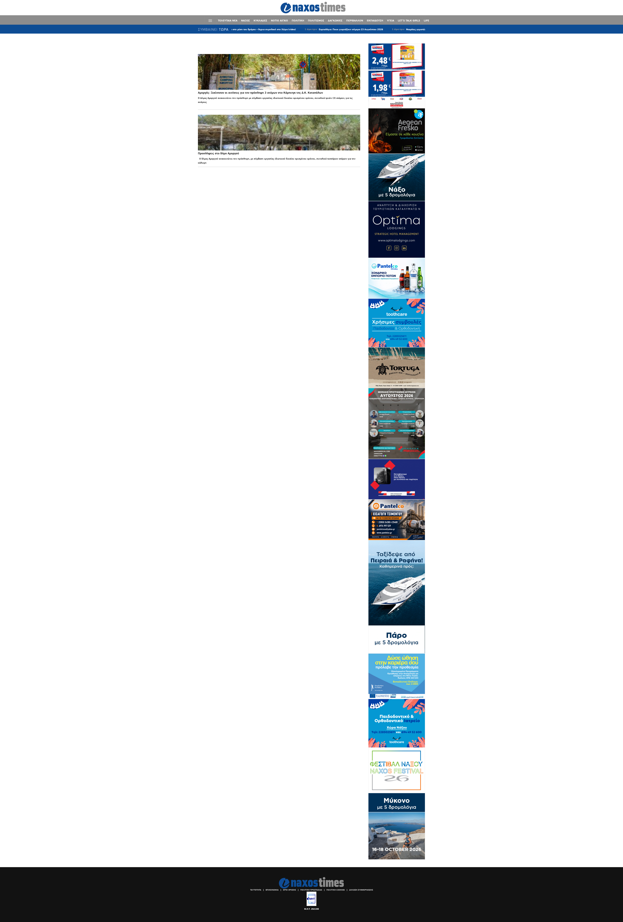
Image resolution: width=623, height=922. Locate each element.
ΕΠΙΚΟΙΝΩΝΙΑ (272, 890)
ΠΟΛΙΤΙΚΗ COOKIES (335, 890)
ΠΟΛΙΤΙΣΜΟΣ (316, 20)
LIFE (426, 20)
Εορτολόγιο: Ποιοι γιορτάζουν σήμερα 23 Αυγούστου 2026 (305, 29)
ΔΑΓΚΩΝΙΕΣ (335, 20)
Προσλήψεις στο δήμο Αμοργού (218, 153)
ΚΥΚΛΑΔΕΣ (260, 20)
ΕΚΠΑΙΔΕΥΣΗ (375, 20)
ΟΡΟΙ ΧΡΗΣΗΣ (289, 890)
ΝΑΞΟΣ (245, 20)
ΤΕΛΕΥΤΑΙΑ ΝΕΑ (227, 20)
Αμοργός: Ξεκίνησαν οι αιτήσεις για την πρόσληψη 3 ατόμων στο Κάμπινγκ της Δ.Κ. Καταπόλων (260, 92)
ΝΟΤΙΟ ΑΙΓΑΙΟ (279, 20)
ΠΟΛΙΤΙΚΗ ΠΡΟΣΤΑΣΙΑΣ (311, 890)
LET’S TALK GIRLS (409, 20)
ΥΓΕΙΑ (390, 20)
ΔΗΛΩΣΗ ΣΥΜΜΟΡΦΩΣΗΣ (361, 890)
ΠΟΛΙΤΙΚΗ (298, 20)
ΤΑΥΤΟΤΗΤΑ (255, 890)
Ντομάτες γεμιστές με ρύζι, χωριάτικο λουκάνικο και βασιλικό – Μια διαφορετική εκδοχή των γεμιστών (416, 29)
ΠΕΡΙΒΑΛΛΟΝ (354, 20)
